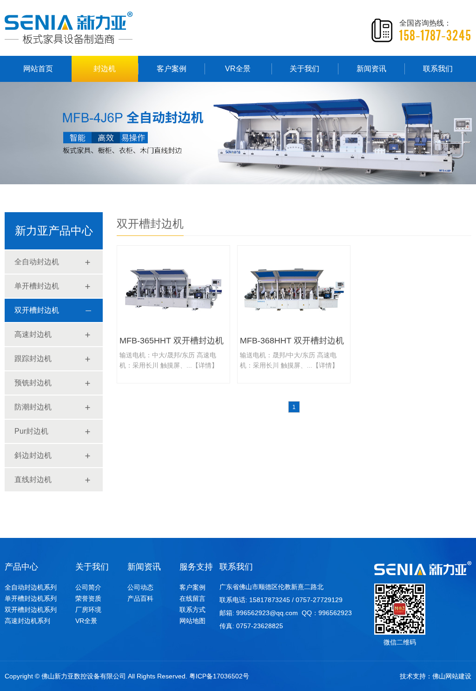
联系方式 (192, 609)
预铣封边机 (33, 383)
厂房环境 (88, 609)
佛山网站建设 (451, 676)
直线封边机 (33, 479)
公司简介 (88, 587)
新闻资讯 (371, 69)
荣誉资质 (88, 598)
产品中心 (21, 566)
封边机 (104, 69)
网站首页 (38, 69)
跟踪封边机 (33, 358)
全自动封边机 (36, 262)
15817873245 (269, 600)
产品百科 (140, 598)
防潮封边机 (33, 407)
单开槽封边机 (36, 286)
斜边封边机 (33, 455)
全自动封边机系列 (31, 587)
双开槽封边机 (36, 310)
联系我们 (438, 69)
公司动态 (140, 587)
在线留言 (192, 598)
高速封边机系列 (27, 620)
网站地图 (192, 620)
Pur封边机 (31, 431)
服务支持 (196, 566)
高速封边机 (33, 334)
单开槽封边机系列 (31, 598)
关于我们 (304, 69)
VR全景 (238, 69)
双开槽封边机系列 (31, 609)
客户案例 (171, 69)
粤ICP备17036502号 (219, 676)
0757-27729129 (319, 600)
